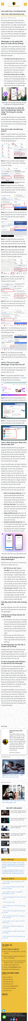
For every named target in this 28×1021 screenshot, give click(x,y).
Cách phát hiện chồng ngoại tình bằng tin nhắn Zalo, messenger (18, 849)
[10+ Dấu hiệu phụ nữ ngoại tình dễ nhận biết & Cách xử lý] (5, 835)
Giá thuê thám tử (8, 979)
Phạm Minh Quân (16, 731)
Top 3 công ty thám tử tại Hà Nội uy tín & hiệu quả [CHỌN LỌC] (18, 842)
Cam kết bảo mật (8, 984)
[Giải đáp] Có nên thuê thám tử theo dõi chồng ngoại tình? (14, 801)
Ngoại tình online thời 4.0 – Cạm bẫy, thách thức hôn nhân (12, 776)
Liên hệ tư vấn (7, 990)
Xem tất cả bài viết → (15, 752)
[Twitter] (14, 1019)
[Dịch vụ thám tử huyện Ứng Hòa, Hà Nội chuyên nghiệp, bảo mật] (5, 812)
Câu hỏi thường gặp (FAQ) (10, 986)
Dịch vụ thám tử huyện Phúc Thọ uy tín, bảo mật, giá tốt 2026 (18, 819)
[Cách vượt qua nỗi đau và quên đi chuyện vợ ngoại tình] (5, 828)
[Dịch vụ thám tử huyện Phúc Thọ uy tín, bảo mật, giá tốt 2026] (5, 820)
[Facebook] (11, 1019)
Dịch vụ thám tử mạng (8, 902)
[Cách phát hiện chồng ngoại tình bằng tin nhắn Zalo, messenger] (5, 851)
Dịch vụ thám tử (7, 977)
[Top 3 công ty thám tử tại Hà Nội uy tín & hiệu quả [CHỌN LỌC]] (5, 843)
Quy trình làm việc (8, 981)
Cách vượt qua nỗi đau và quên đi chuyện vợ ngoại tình (18, 826)
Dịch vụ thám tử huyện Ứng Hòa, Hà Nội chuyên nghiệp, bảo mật (18, 811)
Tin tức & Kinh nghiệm (9, 988)
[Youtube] (16, 1019)
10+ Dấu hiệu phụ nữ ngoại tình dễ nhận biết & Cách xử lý (18, 834)
